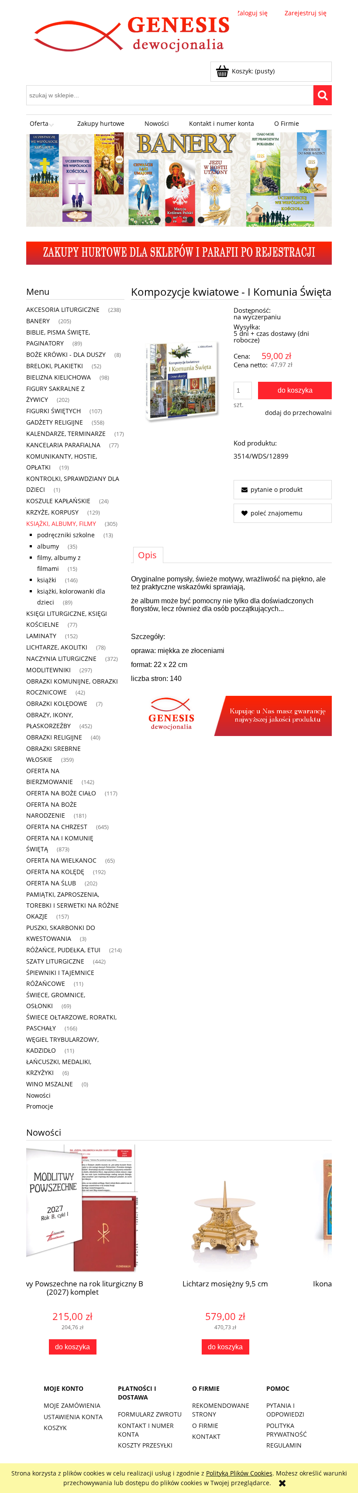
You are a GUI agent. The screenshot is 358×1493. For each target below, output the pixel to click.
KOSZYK (55, 1428)
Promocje (39, 1106)
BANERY (38, 321)
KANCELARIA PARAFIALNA (63, 445)
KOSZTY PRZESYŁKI (145, 1445)
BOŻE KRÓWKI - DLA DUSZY (66, 354)
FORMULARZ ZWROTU (150, 1414)
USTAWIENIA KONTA (73, 1417)
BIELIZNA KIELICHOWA (58, 377)
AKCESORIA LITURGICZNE (63, 309)
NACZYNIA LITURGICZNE (61, 658)
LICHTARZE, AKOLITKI (56, 647)
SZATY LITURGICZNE (55, 961)
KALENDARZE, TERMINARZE (66, 433)
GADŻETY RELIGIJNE (54, 422)
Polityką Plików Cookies (239, 1473)
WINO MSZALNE (49, 1084)
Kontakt (206, 1436)
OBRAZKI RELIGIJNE (54, 737)
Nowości (38, 1095)
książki (46, 580)
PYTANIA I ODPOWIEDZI (285, 1409)
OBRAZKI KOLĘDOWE (56, 703)
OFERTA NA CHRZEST (56, 827)
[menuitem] (43, 123)
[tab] (157, 220)
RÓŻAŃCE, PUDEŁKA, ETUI (63, 950)
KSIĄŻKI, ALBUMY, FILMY (61, 523)
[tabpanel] (231, 655)
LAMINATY (41, 636)
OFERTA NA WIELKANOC (61, 860)
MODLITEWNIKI (48, 670)
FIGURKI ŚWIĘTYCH (53, 411)
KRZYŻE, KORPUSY (52, 512)
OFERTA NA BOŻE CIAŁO (61, 793)
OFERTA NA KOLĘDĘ (55, 871)
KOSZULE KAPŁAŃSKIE (58, 501)
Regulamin (284, 1445)
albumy (48, 546)
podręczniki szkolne (66, 535)
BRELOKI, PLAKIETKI (54, 366)
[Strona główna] (132, 36)
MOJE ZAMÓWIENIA (72, 1405)
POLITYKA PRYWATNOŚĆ (286, 1429)
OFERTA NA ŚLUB (51, 883)
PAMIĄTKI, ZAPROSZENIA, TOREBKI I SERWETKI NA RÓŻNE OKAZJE (72, 905)
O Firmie (205, 1425)
